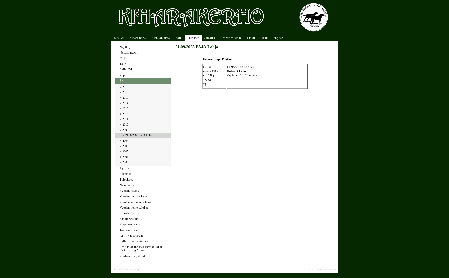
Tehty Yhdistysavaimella (322, 269)
